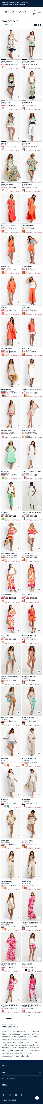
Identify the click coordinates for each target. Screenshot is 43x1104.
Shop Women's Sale (9, 4)
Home (4, 1024)
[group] (21, 1066)
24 (29, 1016)
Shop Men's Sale (24, 4)
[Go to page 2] (34, 1016)
